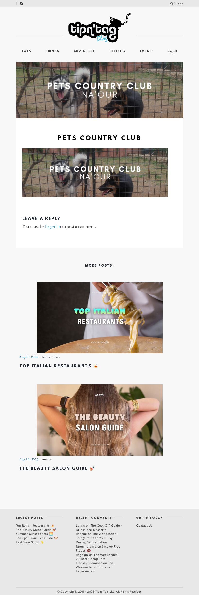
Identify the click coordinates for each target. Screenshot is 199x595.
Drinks (52, 51)
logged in (53, 226)
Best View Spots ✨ (30, 542)
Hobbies (117, 51)
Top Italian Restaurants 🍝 (59, 366)
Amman (47, 357)
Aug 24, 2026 (29, 459)
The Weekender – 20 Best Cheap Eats (98, 556)
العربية (172, 51)
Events (147, 51)
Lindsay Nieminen (89, 563)
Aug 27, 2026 (28, 357)
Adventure (84, 51)
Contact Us (144, 525)
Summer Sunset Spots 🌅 (34, 533)
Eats (26, 51)
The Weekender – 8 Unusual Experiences (94, 567)
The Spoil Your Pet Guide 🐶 (37, 538)
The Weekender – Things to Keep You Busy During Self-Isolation (97, 537)
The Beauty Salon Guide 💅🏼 (57, 468)
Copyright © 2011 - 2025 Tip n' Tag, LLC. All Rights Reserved (101, 591)
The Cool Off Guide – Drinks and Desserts (99, 527)
